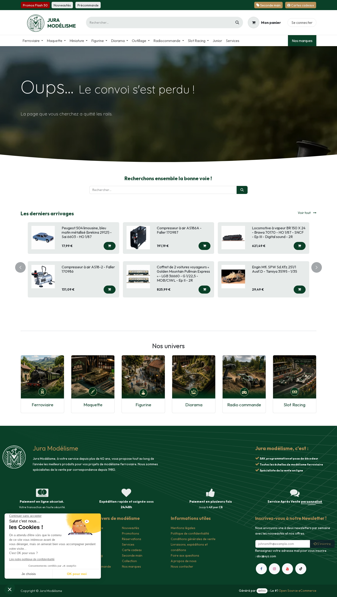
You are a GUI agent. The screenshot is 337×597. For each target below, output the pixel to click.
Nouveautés (130, 528)
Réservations (131, 539)
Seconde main (132, 555)
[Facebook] (261, 568)
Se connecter (301, 22)
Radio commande (244, 404)
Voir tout (304, 213)
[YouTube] (287, 568)
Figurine (143, 404)
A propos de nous (183, 561)
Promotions (130, 533)
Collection (129, 561)
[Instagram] (274, 568)
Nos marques (302, 40)
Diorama (193, 404)
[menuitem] (33, 40)
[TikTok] (300, 568)
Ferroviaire (42, 404)
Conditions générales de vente (193, 539)
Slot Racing (294, 404)
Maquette (92, 404)
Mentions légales (183, 528)
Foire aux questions (185, 555)
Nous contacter (182, 566)
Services (128, 544)
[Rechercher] (237, 22)
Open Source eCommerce (297, 591)
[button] (110, 250)
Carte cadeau (132, 550)
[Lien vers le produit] (42, 376)
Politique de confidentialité (190, 533)
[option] (168, 266)
